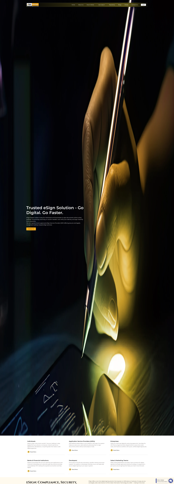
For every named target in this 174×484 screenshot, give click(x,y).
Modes (126, 4)
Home (73, 4)
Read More (33, 452)
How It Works (90, 4)
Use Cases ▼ (101, 4)
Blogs (119, 4)
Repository (112, 4)
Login (143, 4)
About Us (80, 4)
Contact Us (135, 4)
